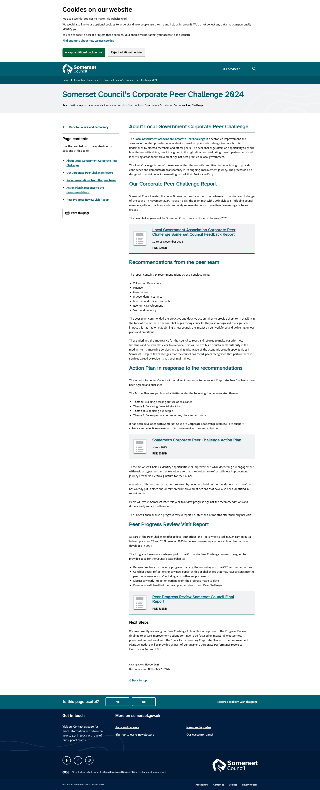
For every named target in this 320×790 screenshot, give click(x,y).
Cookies (233, 784)
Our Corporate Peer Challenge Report (89, 173)
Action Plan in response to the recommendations (85, 190)
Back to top (139, 680)
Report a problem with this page (237, 702)
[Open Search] (254, 68)
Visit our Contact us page (78, 726)
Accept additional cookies (81, 52)
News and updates (198, 727)
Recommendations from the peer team (91, 180)
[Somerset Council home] (79, 69)
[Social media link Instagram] (89, 760)
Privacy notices (250, 784)
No (144, 702)
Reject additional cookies (126, 52)
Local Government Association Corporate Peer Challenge (170, 139)
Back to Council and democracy (88, 127)
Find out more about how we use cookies (88, 40)
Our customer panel (199, 734)
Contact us (218, 784)
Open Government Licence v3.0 (118, 772)
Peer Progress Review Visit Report (87, 199)
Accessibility (202, 784)
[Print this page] (77, 213)
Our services (230, 69)
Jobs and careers (127, 727)
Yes (117, 702)
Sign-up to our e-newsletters (134, 734)
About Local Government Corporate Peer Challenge (91, 163)
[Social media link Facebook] (66, 760)
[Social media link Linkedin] (78, 760)
